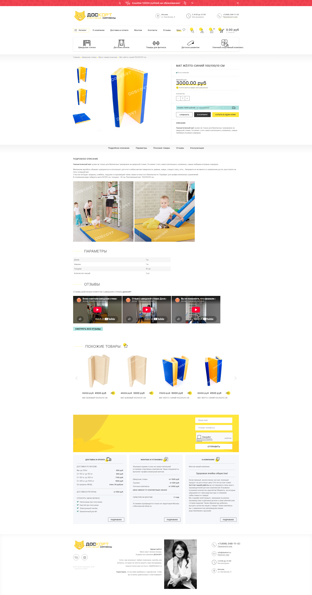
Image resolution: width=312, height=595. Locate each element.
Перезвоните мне (230, 17)
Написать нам (223, 555)
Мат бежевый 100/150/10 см (94, 398)
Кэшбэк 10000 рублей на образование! (156, 3)
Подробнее (116, 520)
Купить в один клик (225, 115)
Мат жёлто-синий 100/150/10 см (212, 398)
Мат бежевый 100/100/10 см (133, 398)
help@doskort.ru (155, 566)
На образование (193, 108)
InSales (84, 569)
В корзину (202, 115)
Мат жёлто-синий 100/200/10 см (174, 398)
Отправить (214, 446)
